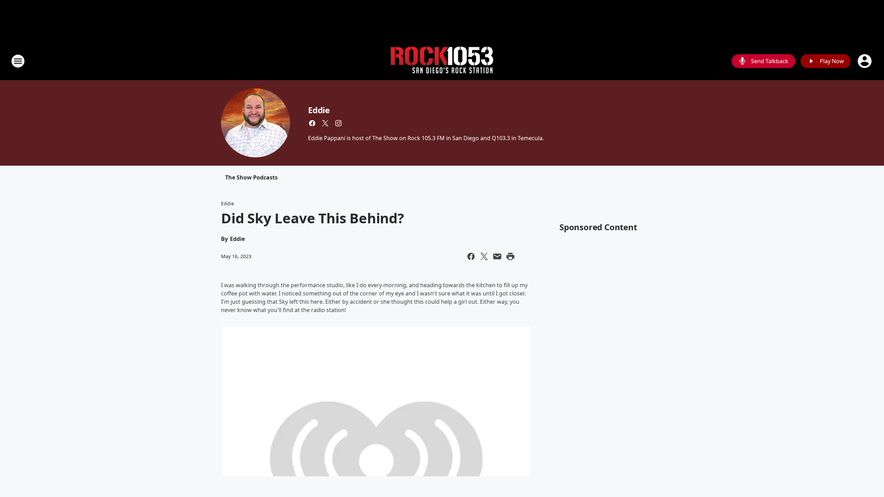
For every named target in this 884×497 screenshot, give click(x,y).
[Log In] (865, 61)
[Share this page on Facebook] (471, 256)
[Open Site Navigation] (18, 61)
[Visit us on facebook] (312, 123)
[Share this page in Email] (497, 256)
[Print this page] (510, 256)
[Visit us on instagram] (338, 123)
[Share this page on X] (484, 256)
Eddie (319, 110)
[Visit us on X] (325, 123)
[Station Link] (442, 61)
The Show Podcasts (251, 177)
